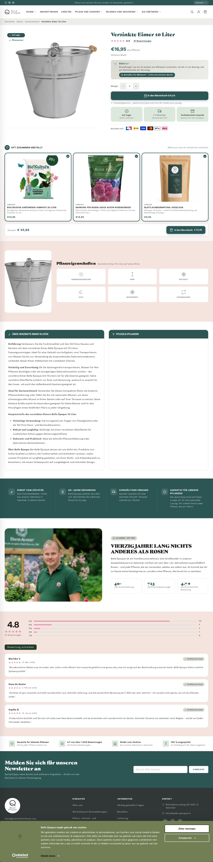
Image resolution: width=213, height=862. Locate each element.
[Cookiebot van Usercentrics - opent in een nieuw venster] (20, 856)
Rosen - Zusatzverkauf (28, 21)
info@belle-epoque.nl (178, 813)
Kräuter (66, 12)
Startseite (10, 21)
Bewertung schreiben (20, 647)
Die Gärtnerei (150, 12)
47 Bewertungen (143, 41)
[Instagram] (6, 3)
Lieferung (122, 818)
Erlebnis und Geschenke (121, 12)
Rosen (30, 12)
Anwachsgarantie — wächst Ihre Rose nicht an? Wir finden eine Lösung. (148, 103)
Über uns (78, 805)
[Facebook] (9, 3)
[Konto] (199, 12)
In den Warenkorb (188, 230)
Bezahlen (122, 811)
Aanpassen (185, 838)
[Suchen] (192, 12)
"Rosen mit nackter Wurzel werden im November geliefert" (104, 2)
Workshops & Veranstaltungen (90, 811)
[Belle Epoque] (12, 12)
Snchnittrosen (49, 12)
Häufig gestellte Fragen (130, 805)
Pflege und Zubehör (87, 12)
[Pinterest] (13, 3)
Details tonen (48, 856)
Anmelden (198, 769)
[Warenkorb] (205, 12)
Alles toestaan (187, 828)
